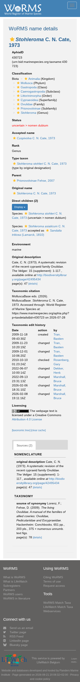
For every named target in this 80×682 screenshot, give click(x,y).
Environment (21, 244)
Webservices (52, 611)
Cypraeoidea (29, 100)
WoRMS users (13, 594)
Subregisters (11, 585)
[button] (12, 39)
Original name (22, 188)
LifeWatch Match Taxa (58, 607)
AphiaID (17, 52)
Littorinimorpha (31, 95)
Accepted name (23, 133)
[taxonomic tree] (21, 430)
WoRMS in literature (16, 598)
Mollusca (27, 83)
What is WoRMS (14, 577)
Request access (54, 585)
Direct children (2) (25, 200)
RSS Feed (16, 636)
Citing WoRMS (53, 577)
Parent (16, 175)
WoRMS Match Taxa (57, 602)
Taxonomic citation (26, 291)
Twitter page (18, 632)
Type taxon (20, 158)
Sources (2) (24, 445)
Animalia (34, 78)
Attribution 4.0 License (27, 419)
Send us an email (21, 628)
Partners (9, 590)
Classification (22, 73)
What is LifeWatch (15, 581)
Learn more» (74, 660)
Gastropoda (29, 87)
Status (16, 120)
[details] (32, 283)
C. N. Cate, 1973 (36, 138)
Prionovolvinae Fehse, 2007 (36, 180)
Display (19, 207)
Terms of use (52, 581)
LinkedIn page (19, 640)
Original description (26, 257)
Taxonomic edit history (28, 325)
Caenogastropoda (33, 91)
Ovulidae (27, 104)
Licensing (19, 405)
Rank (15, 145)
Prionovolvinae (31, 108)
